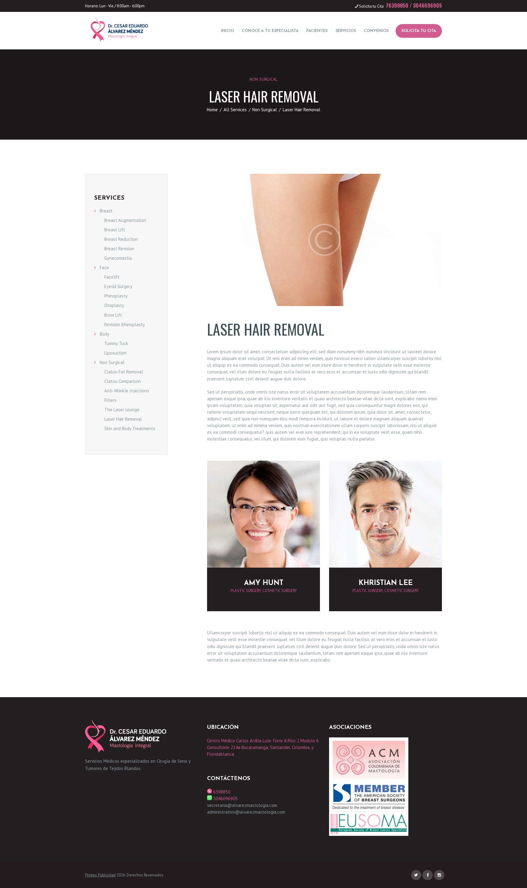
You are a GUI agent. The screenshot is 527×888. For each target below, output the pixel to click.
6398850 (221, 792)
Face (104, 267)
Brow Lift (113, 315)
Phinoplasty (115, 296)
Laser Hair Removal (123, 419)
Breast (106, 211)
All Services (235, 109)
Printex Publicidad (100, 875)
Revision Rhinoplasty (124, 324)
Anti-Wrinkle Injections (126, 391)
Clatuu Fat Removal (123, 372)
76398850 (397, 5)
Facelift (112, 277)
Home (212, 109)
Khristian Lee (386, 583)
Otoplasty (114, 305)
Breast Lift (114, 230)
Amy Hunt (263, 583)
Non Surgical (263, 79)
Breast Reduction (121, 239)
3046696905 (427, 5)
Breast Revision (119, 248)
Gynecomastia (118, 258)
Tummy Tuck (116, 343)
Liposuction (115, 353)
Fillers (110, 400)
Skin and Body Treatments (129, 428)
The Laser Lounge (121, 409)
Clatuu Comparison (122, 381)
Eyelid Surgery (118, 286)
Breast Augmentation (125, 220)
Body (104, 334)
